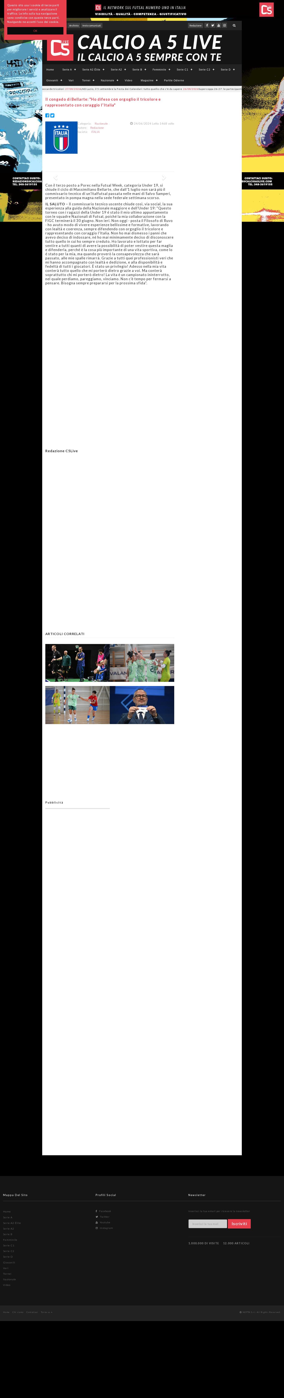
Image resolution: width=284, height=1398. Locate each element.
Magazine (147, 80)
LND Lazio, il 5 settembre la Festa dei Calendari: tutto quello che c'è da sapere (101, 88)
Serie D (226, 69)
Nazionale (107, 80)
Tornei (86, 80)
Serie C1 (182, 69)
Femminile (159, 69)
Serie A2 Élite (91, 69)
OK (35, 30)
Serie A (67, 69)
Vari (71, 80)
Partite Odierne (174, 80)
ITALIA (95, 132)
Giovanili (52, 80)
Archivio (74, 25)
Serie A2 (116, 69)
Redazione (195, 25)
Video (128, 80)
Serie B (137, 69)
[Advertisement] (109, 503)
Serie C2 (204, 69)
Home (50, 69)
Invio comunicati (92, 25)
